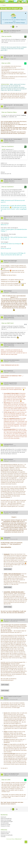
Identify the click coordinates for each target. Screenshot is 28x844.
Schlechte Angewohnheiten (10, 383)
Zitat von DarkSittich (8, 146)
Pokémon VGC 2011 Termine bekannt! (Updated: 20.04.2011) (13, 140)
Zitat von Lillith (6, 63)
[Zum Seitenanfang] (26, 842)
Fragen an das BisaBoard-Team (11, 774)
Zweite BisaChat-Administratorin (11, 360)
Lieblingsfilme (7, 537)
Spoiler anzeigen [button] (7, 569)
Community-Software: (14, 839)
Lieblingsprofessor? (8, 444)
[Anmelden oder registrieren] (22, 1)
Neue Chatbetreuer (8, 370)
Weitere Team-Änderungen (10, 260)
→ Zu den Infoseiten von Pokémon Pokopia (14, 22)
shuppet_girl (6, 32)
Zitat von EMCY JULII (7, 323)
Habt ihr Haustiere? (8, 459)
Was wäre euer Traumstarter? (11, 512)
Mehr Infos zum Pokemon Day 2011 (12, 30)
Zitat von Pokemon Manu (9, 112)
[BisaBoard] (3, 1)
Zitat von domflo (6, 36)
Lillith (4, 115)
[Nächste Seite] (17, 27)
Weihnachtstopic (8, 291)
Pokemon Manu (5, 84)
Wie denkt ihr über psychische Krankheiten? (14, 620)
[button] (26, 1)
